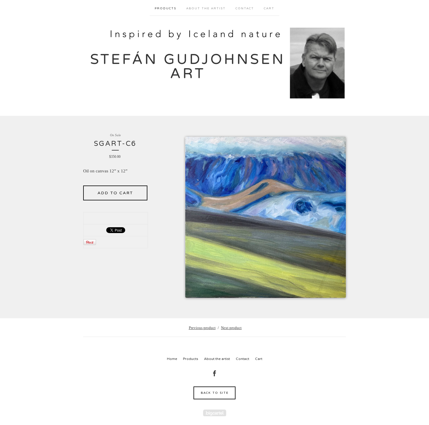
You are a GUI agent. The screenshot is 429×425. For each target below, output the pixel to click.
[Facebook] (214, 373)
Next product (231, 328)
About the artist (206, 8)
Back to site (215, 393)
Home (172, 359)
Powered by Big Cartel (214, 413)
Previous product (202, 328)
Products (165, 8)
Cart (269, 8)
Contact (245, 8)
